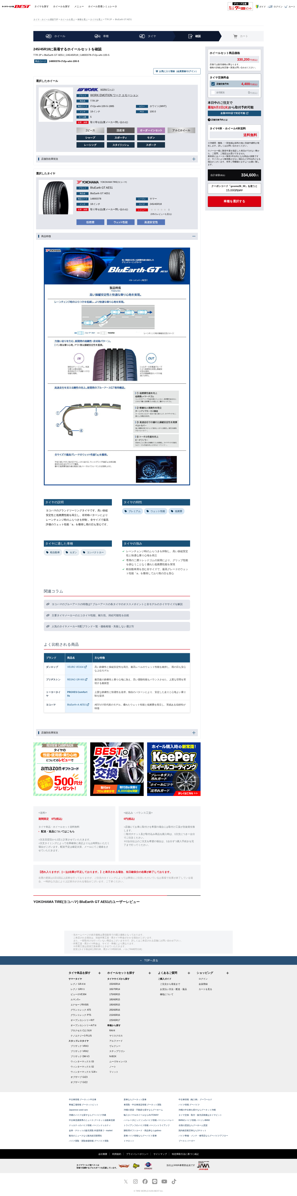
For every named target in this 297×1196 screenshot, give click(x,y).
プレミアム (135, 511)
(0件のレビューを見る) (161, 214)
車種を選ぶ (82, 19)
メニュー (79, 6)
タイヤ (41, 6)
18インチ (90, 111)
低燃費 (178, 511)
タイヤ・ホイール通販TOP (45, 19)
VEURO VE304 (75, 666)
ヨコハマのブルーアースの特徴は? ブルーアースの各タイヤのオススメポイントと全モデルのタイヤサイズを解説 (117, 604)
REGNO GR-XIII (75, 679)
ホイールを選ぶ (67, 19)
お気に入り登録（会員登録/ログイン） (178, 71)
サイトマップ (160, 1154)
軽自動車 (55, 552)
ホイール (61, 6)
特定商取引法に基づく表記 (185, 1154)
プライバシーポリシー (137, 1154)
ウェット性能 (158, 511)
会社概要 (102, 1154)
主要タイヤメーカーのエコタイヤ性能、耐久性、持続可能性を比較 (90, 615)
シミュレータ (102, 6)
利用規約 (116, 1154)
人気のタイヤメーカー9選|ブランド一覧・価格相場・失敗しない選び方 (92, 626)
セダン (73, 552)
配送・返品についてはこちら (58, 831)
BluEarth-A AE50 (76, 704)
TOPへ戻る (151, 960)
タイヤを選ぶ (96, 19)
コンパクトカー (95, 552)
